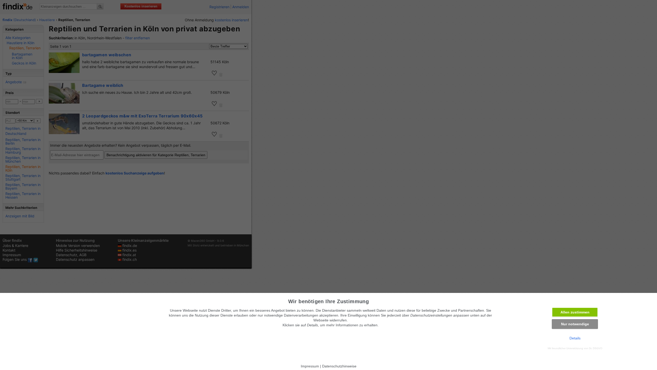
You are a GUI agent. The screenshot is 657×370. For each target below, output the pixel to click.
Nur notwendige (575, 324)
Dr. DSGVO (595, 348)
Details (575, 338)
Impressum (310, 366)
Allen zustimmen (575, 312)
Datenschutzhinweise (339, 366)
